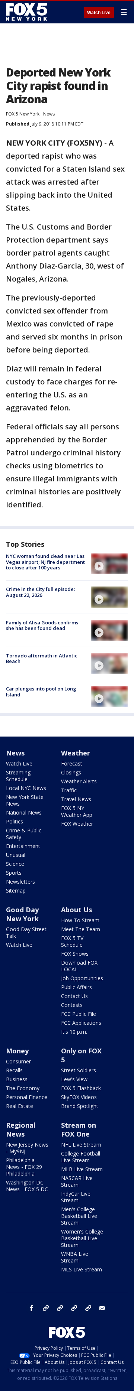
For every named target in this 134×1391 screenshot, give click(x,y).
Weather (75, 752)
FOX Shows (75, 953)
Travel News (76, 799)
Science (15, 863)
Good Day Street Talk (26, 932)
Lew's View (74, 1079)
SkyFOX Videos (79, 1097)
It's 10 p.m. (74, 1031)
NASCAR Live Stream (77, 1181)
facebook (32, 1308)
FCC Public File (78, 1013)
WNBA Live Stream (74, 1257)
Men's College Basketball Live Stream (79, 1216)
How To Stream (80, 920)
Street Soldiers (78, 1070)
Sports (14, 872)
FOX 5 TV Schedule (72, 941)
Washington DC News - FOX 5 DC (27, 1186)
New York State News (25, 800)
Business (17, 1079)
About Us (76, 909)
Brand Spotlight (79, 1105)
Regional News (20, 1129)
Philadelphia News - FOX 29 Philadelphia (24, 1167)
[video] (109, 563)
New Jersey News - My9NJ (27, 1148)
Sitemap (16, 890)
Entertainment (23, 845)
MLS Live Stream (81, 1269)
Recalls (14, 1070)
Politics (14, 821)
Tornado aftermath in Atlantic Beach (41, 658)
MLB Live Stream (82, 1169)
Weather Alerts (79, 781)
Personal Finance (26, 1097)
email (102, 1308)
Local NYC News (26, 788)
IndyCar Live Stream (75, 1197)
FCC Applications (81, 1022)
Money (17, 1050)
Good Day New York (22, 914)
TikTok (60, 1308)
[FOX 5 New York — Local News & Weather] (27, 12)
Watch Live (99, 12)
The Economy (22, 1088)
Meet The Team (80, 929)
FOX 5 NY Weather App (76, 811)
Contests (72, 1004)
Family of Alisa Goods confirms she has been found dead (42, 625)
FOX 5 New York (22, 114)
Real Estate (19, 1105)
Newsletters (20, 881)
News (49, 114)
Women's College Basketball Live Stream (82, 1238)
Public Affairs (76, 987)
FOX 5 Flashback (81, 1088)
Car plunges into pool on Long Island (41, 691)
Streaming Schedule (18, 776)
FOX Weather (77, 823)
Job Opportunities (82, 978)
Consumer (18, 1061)
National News (24, 812)
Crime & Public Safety (23, 834)
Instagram (46, 1308)
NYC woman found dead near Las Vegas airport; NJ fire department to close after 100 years (45, 562)
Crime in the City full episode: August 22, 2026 (40, 592)
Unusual (15, 854)
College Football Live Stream (80, 1157)
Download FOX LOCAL (79, 966)
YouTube (74, 1308)
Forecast (71, 763)
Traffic (69, 790)
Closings (71, 772)
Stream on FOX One (78, 1129)
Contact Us (74, 996)
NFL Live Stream (81, 1144)
